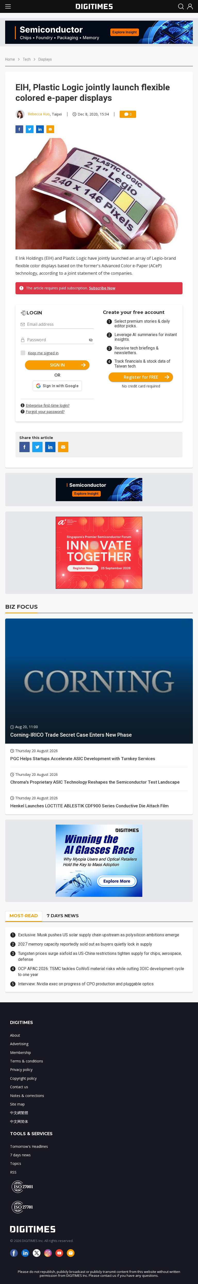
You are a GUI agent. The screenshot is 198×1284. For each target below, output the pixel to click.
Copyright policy (23, 1078)
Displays (45, 59)
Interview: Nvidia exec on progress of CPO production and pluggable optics (86, 983)
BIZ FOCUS (21, 606)
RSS (13, 1172)
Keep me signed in (43, 353)
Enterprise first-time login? (47, 405)
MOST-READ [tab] (24, 915)
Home (10, 59)
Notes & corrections (27, 1095)
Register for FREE (141, 377)
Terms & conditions (26, 1061)
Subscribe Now (102, 288)
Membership (20, 1052)
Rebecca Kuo (39, 113)
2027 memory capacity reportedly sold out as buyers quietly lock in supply (85, 944)
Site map (17, 1104)
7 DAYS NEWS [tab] (63, 915)
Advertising (19, 1043)
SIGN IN (57, 365)
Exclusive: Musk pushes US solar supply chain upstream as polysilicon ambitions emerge (98, 934)
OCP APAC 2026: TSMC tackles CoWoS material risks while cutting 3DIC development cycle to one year (101, 971)
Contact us (19, 1086)
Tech (27, 59)
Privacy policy (21, 1069)
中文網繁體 (19, 1112)
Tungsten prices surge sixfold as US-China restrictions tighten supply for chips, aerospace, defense (100, 956)
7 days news (20, 1154)
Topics (15, 1163)
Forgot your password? (45, 411)
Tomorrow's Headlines (29, 1146)
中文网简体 (19, 1121)
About (15, 1035)
